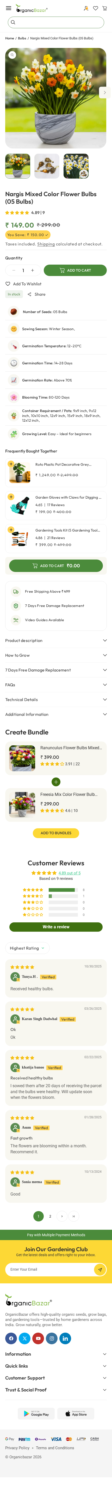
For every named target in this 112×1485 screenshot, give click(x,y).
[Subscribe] (100, 1270)
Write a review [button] (56, 926)
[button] (8, 8)
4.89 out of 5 (69, 873)
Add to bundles (56, 833)
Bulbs (22, 38)
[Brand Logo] (28, 1300)
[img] (22, 967)
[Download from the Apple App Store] (75, 1413)
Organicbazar (20, 1457)
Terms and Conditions (55, 1448)
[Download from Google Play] (36, 1413)
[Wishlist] (95, 8)
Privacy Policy (17, 1448)
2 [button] (50, 1216)
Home (9, 38)
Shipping (46, 243)
